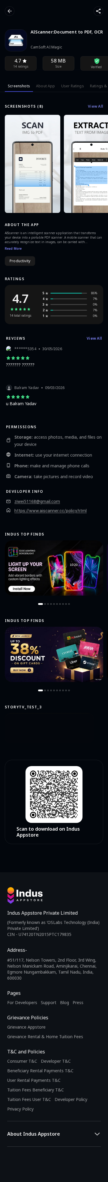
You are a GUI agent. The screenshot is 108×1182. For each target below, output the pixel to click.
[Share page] (98, 11)
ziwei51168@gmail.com (37, 501)
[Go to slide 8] (63, 604)
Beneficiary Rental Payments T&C (40, 1070)
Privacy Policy (20, 1109)
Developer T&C (56, 1061)
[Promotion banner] (54, 654)
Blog (64, 1002)
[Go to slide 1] (40, 604)
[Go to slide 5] (54, 604)
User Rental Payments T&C (34, 1080)
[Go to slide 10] (69, 604)
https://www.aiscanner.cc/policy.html (50, 510)
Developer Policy (71, 1099)
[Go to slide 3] (48, 604)
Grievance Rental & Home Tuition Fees (45, 1036)
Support (48, 1002)
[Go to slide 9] (66, 604)
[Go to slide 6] (57, 604)
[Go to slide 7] (60, 604)
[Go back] (9, 11)
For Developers (22, 1002)
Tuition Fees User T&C (29, 1099)
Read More (13, 248)
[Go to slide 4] (51, 604)
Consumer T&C (22, 1061)
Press (78, 1002)
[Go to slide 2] (45, 604)
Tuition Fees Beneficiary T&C (35, 1090)
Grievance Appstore (26, 1027)
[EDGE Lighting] (54, 568)
